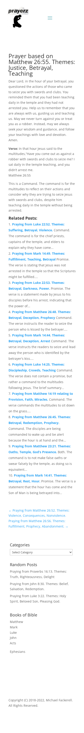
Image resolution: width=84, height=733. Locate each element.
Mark (13, 627)
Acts (13, 643)
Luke (13, 632)
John (13, 638)
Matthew (16, 622)
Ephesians (17, 651)
